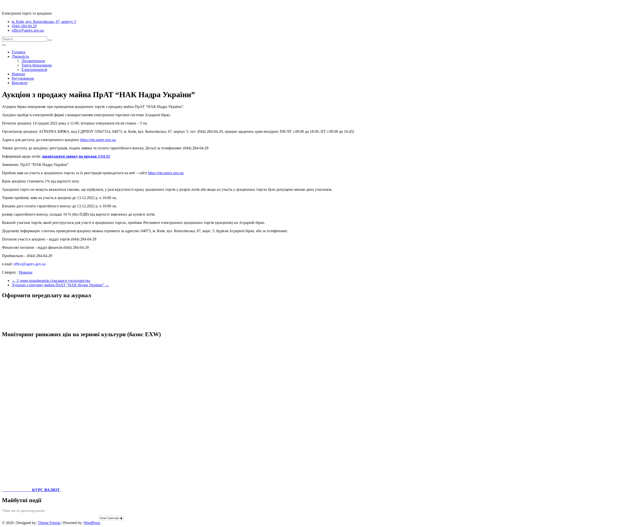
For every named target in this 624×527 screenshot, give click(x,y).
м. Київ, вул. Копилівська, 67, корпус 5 (44, 21)
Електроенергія (34, 69)
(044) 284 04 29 (24, 26)
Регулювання (23, 78)
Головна (18, 52)
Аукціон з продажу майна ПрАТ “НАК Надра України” (60, 285)
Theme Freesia (49, 523)
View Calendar (109, 518)
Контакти (20, 83)
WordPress (92, 523)
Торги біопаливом (36, 65)
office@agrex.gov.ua (28, 30)
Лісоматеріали (33, 61)
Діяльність (20, 56)
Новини (18, 74)
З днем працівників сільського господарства (51, 280)
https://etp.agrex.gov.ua (98, 140)
